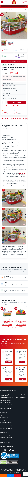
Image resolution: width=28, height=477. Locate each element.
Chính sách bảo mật (4, 432)
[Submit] (26, 6)
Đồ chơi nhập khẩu (4, 417)
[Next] (25, 25)
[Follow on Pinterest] (10, 450)
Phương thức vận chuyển (6, 437)
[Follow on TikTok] (7, 450)
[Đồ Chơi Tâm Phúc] (14, 2)
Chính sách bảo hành (5, 442)
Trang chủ (3, 9)
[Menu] (2, 2)
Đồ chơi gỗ (2, 420)
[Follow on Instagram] (5, 450)
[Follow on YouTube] (13, 450)
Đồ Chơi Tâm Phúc (12, 128)
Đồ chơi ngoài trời (4, 412)
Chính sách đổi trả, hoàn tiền (6, 440)
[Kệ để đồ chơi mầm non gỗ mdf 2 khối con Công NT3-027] (21, 312)
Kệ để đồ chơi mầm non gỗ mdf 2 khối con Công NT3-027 (20, 321)
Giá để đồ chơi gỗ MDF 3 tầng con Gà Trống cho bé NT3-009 (7, 321)
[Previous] (3, 25)
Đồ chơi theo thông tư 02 (6, 422)
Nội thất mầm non (11, 9)
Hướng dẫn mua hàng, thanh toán (7, 435)
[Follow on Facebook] (2, 450)
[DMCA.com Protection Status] (9, 462)
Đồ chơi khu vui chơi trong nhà (7, 425)
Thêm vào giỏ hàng (17, 102)
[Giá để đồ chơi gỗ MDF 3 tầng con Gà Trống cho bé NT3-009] (7, 312)
